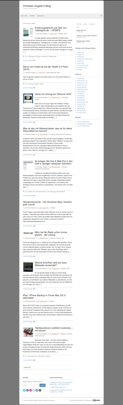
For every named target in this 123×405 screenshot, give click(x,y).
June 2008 (80, 95)
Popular (78, 24)
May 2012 (79, 78)
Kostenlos (41, 356)
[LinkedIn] (33, 390)
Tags (77, 27)
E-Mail (30, 191)
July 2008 (79, 93)
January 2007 (80, 112)
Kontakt (32, 15)
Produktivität (61, 191)
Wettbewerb (52, 56)
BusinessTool (32, 356)
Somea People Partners (83, 126)
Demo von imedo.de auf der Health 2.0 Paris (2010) (45, 68)
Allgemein (65, 97)
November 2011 (81, 83)
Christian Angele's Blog (37, 5)
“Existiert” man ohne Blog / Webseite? (86, 35)
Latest (85, 24)
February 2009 (81, 87)
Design (38, 56)
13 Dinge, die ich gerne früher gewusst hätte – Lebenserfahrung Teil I (61, 383)
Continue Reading (28, 60)
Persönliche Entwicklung (63, 134)
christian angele (33, 84)
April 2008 (80, 100)
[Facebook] (27, 390)
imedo (41, 84)
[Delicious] (36, 390)
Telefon (47, 356)
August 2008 (80, 91)
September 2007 (81, 102)
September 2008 (81, 89)
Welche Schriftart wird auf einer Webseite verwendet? (51, 264)
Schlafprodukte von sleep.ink (84, 124)
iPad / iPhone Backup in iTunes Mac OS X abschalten (44, 296)
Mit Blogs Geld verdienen (83, 41)
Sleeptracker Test (81, 30)
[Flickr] (30, 390)
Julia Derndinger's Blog (83, 121)
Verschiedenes (81, 67)
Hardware (63, 334)
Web (65, 34)
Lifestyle (52, 134)
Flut (34, 191)
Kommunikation (41, 191)
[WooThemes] (96, 400)
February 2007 (81, 110)
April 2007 (80, 106)
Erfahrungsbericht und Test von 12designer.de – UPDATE (51, 29)
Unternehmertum (51, 72)
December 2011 (81, 81)
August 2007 (80, 104)
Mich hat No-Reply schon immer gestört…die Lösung (51, 233)
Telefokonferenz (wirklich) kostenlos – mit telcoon (54, 329)
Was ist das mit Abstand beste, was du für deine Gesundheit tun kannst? (47, 129)
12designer (31, 56)
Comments (92, 24)
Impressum (40, 15)
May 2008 (79, 98)
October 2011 (80, 85)
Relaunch (45, 56)
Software (60, 34)
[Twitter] (24, 390)
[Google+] (40, 390)
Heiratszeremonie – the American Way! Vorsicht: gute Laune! (47, 203)
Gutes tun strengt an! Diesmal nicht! (53, 94)
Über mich (24, 15)
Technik (37, 99)
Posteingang (51, 191)
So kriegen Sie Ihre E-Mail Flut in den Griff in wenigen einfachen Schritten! (54, 162)
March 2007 (80, 108)
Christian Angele (42, 34)
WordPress (80, 400)
